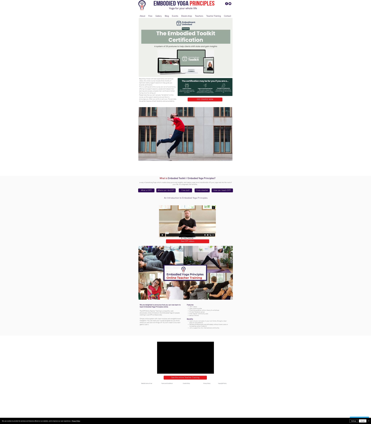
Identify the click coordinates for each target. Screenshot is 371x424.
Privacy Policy (76, 421)
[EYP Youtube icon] (229, 3)
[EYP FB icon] (226, 3)
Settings (353, 421)
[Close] (369, 420)
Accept (363, 421)
